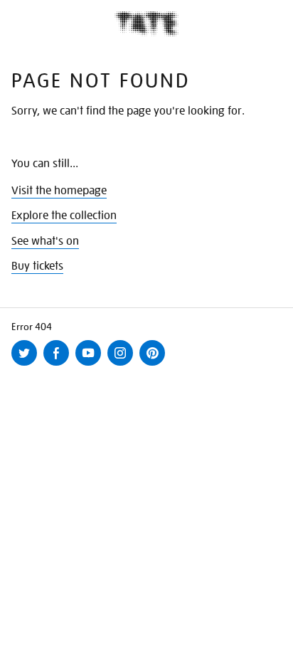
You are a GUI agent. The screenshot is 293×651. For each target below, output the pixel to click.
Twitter (27, 365)
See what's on (45, 241)
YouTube (91, 365)
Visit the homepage (59, 191)
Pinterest (155, 365)
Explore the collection (64, 215)
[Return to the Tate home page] (146, 23)
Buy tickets (37, 266)
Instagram (123, 365)
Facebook (59, 365)
